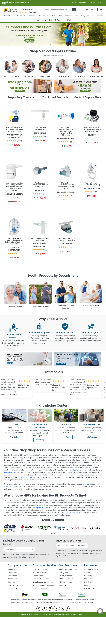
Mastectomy (41, 20)
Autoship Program (90, 332)
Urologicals (21, 16)
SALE (69, 20)
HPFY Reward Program (68, 569)
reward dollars (74, 470)
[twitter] (38, 608)
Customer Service (44, 565)
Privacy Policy (13, 585)
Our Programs (68, 565)
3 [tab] (55, 349)
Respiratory (43, 16)
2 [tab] (53, 349)
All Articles (14, 437)
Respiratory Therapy (20, 97)
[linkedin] (56, 608)
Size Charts (88, 582)
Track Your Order (40, 569)
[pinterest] (67, 608)
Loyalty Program (42, 507)
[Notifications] (97, 9)
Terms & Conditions (41, 579)
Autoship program (25, 477)
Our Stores (12, 576)
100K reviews (72, 512)
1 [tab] (51, 349)
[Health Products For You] (10, 9)
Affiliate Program (66, 582)
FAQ (86, 585)
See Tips (66, 437)
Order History (38, 576)
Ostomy (32, 16)
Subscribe (29, 549)
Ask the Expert (90, 588)
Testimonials (13, 579)
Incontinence (97, 16)
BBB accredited (10, 472)
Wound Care (8, 16)
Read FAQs (40, 440)
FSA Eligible (88, 579)
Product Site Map (15, 588)
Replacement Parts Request (44, 585)
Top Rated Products (55, 97)
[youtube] (61, 608)
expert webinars (10, 486)
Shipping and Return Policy (43, 582)
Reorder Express (39, 572)
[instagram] (50, 608)
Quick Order (8, 151)
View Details (20, 151)
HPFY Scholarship (66, 579)
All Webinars (92, 437)
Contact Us (88, 9)
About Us (11, 569)
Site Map (11, 582)
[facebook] (44, 608)
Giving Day (63, 572)
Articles (14, 424)
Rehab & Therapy (56, 20)
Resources (91, 565)
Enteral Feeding (71, 16)
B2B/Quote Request (41, 588)
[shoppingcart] (100, 9)
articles (86, 484)
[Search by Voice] (70, 10)
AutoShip (62, 585)
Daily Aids (85, 16)
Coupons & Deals (91, 569)
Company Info (17, 565)
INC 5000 (63, 457)
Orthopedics (57, 16)
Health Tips (88, 576)
